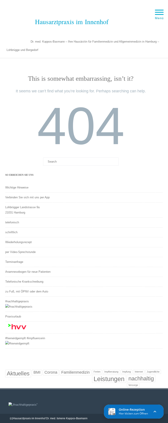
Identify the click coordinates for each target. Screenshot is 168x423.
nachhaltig (141, 378)
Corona (50, 372)
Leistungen (109, 378)
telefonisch (12, 222)
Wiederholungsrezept (18, 242)
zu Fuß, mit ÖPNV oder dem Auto (26, 291)
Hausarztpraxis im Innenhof (71, 21)
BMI (36, 372)
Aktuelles (18, 373)
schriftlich (11, 232)
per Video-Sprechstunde (20, 252)
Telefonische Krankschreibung (24, 281)
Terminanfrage (14, 261)
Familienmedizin (75, 372)
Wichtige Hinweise (16, 187)
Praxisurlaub (13, 316)
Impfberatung (111, 371)
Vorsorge (133, 385)
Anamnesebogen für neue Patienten (28, 271)
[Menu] (159, 9)
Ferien (97, 371)
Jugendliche (153, 371)
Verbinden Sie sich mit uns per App (27, 197)
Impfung (126, 371)
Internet (139, 371)
